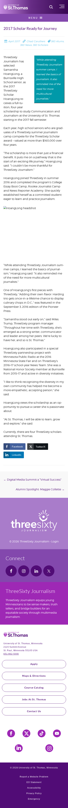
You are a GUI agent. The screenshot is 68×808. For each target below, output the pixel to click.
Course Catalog (34, 687)
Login (55, 541)
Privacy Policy (34, 793)
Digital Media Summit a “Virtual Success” (32, 479)
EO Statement (34, 782)
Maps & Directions (34, 675)
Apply (34, 663)
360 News (26, 44)
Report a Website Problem (34, 777)
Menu (33, 17)
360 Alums (57, 41)
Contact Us (34, 711)
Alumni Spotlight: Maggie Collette (40, 489)
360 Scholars (40, 44)
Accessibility (34, 788)
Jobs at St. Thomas (34, 699)
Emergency (34, 799)
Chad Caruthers (35, 41)
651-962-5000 (11, 654)
